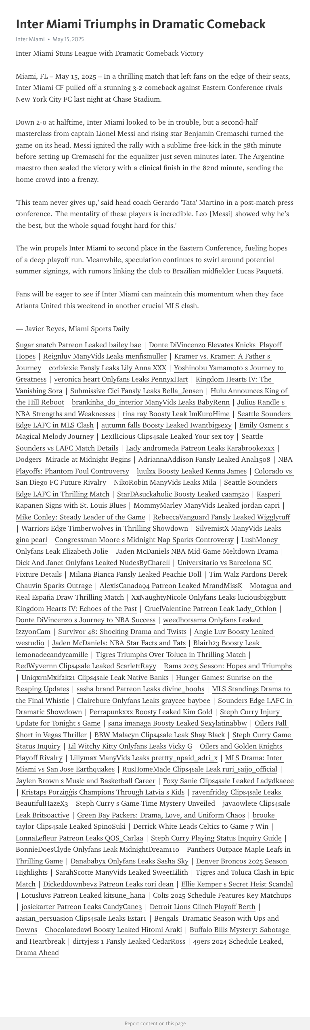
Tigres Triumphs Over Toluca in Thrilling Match (171, 654)
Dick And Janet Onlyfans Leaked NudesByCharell (93, 562)
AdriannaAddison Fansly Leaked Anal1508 (204, 459)
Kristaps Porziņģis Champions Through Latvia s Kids (102, 792)
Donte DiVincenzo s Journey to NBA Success (85, 619)
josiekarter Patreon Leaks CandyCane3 (81, 906)
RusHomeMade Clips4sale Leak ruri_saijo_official (199, 769)
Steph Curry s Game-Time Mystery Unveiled (145, 803)
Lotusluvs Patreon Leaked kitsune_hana (83, 895)
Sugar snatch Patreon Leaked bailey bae (78, 344)
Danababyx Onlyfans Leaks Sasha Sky (130, 861)
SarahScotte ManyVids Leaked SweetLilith (121, 872)
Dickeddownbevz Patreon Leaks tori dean (108, 884)
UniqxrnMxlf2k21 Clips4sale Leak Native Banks (94, 677)
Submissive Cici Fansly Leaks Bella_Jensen (136, 390)
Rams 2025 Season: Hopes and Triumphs (228, 665)
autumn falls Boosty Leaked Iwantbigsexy (166, 425)
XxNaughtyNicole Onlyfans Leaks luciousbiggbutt (209, 597)
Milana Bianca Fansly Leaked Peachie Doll (135, 574)
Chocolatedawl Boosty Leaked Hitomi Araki (113, 929)
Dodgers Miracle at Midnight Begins (73, 459)
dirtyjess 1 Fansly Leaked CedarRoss (129, 941)
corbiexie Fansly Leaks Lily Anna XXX (107, 367)
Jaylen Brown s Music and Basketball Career (85, 780)
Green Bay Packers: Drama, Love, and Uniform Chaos (161, 815)
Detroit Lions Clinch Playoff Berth (203, 906)
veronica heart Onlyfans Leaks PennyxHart (121, 379)
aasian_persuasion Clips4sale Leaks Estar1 (81, 918)
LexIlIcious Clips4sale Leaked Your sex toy (167, 436)
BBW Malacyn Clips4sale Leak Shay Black (159, 734)
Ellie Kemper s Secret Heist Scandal (237, 884)
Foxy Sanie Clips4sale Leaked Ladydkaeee (228, 780)
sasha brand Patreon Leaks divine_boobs (140, 688)
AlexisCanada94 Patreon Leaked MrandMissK (171, 585)
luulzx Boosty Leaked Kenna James (192, 471)
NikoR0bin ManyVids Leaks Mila (165, 482)
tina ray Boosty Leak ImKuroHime (176, 413)
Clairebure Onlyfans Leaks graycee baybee (143, 700)
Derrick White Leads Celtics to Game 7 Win (200, 826)
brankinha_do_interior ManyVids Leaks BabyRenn (151, 402)
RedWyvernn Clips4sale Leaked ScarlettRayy (86, 665)
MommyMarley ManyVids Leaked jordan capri (207, 505)
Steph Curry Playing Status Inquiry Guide (216, 838)
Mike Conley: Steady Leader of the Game (80, 517)
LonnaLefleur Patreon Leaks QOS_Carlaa (79, 838)
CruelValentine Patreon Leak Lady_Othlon (210, 608)
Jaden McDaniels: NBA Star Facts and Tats (119, 642)
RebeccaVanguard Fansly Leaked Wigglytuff (221, 517)
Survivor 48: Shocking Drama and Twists (122, 631)
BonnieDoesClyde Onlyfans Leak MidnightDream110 (97, 849)
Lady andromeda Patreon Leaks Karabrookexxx (200, 448)
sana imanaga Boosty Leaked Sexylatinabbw (177, 723)
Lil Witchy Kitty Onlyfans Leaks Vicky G (130, 746)
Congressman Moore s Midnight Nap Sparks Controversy (144, 539)
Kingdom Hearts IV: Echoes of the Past (76, 608)
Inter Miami (30, 39)
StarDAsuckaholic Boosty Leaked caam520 (183, 494)
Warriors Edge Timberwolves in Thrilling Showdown (104, 528)
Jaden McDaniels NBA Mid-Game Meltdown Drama (197, 551)
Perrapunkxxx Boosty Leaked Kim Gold (151, 711)
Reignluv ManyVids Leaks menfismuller (105, 356)
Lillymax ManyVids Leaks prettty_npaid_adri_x (144, 757)
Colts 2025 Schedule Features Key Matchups (222, 895)
